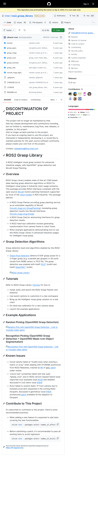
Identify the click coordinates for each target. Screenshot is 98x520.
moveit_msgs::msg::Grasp (21, 214)
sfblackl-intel (12, 37)
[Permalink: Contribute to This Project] (4, 403)
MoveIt (21, 192)
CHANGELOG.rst (13, 82)
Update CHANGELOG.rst (38, 82)
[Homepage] (49, 4)
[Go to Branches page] (19, 30)
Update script (34, 43)
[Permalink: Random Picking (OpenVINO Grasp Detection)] (4, 322)
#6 (41, 367)
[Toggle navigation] (4, 4)
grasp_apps (11, 48)
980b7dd (46, 37)
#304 (39, 382)
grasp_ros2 (11, 58)
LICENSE (10, 87)
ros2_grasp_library (22, 15)
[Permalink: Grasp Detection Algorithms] (4, 241)
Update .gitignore (36, 77)
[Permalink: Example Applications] (4, 315)
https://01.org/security (14, 448)
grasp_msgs (12, 53)
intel (7, 15)
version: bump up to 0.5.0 (39, 53)
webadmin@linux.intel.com (26, 148)
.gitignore (10, 77)
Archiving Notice (25, 37)
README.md (12, 92)
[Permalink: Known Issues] (4, 355)
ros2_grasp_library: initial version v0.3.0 (44, 87)
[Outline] (61, 100)
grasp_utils (11, 68)
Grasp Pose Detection (20, 255)
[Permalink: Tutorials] (4, 278)
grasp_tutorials (13, 63)
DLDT (43, 264)
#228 (40, 379)
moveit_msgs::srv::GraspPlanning (25, 208)
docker (10, 43)
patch (53, 367)
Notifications (61, 16)
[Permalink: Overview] (4, 174)
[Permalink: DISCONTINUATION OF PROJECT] (4, 111)
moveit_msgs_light (14, 73)
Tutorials (36, 285)
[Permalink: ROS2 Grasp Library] (4, 155)
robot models (26, 194)
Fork (75, 16)
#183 (48, 391)
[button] (58, 424)
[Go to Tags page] (24, 30)
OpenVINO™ (20, 267)
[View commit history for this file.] (61, 37)
